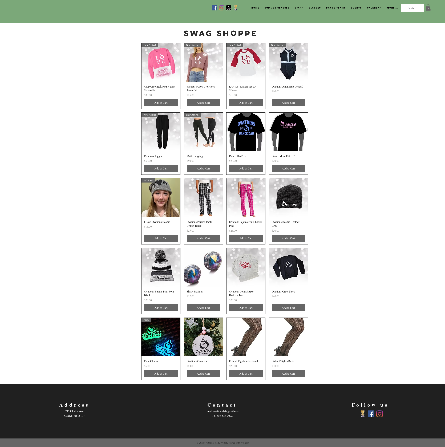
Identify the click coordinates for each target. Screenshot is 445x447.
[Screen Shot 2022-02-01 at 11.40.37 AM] (228, 7)
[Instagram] (221, 7)
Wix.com (245, 442)
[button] (428, 7)
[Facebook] (214, 7)
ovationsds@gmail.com (226, 411)
